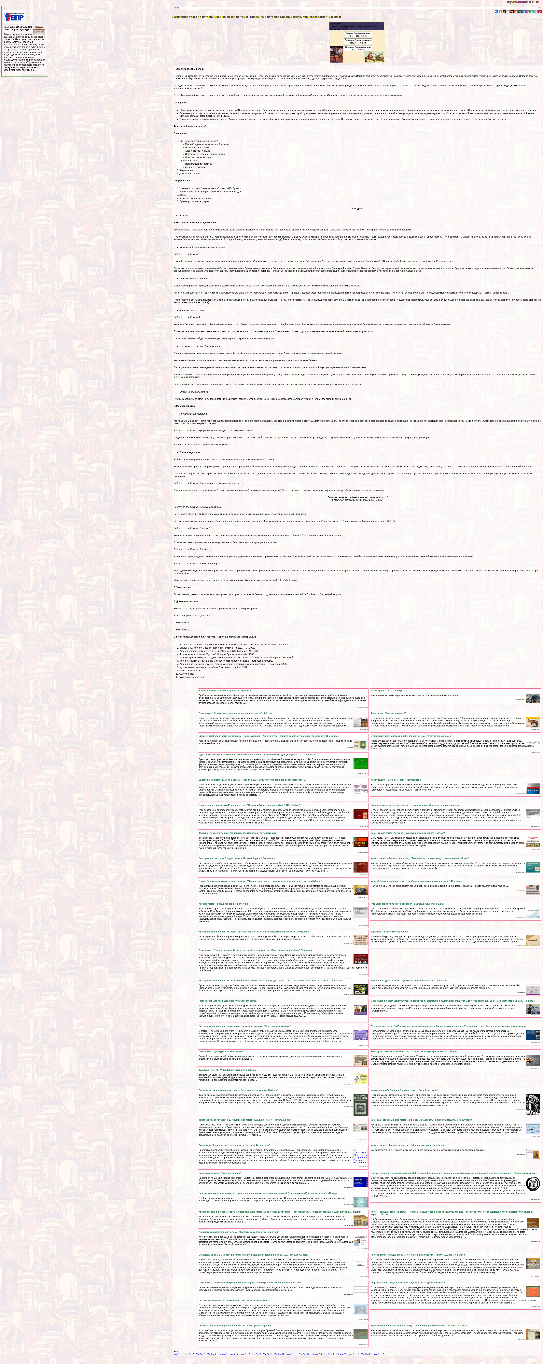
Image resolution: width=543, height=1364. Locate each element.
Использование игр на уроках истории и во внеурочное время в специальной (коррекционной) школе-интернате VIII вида (268, 1193)
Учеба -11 (292, 1354)
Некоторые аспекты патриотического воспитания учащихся (233, 1300)
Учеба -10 (279, 1354)
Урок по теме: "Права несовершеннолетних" (224, 904)
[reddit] (516, 11)
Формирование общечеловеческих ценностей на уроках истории (408, 1282)
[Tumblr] (524, 11)
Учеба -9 (267, 1354)
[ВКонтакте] (496, 11)
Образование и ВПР (524, 2)
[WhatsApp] (532, 11)
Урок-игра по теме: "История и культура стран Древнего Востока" (408, 833)
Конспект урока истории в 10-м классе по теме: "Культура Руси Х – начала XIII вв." (245, 1120)
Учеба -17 (366, 1354)
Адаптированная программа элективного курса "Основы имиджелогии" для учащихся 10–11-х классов (257, 754)
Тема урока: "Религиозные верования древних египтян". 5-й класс (236, 713)
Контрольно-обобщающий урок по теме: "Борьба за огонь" (405, 1090)
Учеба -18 (379, 1354)
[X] (504, 11)
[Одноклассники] (500, 11)
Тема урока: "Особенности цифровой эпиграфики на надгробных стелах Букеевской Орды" (251, 1282)
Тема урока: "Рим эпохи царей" (388, 713)
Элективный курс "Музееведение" (390, 931)
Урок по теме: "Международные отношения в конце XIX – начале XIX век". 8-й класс (418, 1255)
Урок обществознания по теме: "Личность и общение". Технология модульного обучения (421, 1120)
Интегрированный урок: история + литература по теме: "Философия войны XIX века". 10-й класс (254, 931)
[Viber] (528, 11)
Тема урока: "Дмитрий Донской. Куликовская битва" (228, 1001)
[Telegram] (536, 11)
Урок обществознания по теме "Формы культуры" (24, 48)
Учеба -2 (189, 1354)
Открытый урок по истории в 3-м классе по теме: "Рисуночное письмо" (411, 736)
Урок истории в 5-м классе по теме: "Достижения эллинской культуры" (239, 1232)
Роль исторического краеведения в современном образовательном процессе (415, 805)
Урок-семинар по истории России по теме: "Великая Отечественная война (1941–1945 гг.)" (249, 805)
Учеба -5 (222, 1354)
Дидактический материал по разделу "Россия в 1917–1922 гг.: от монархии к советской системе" (253, 780)
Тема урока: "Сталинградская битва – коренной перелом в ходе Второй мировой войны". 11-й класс (256, 950)
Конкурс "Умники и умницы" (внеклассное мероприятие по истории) (237, 833)
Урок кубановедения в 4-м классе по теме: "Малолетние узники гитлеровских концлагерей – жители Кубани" (260, 881)
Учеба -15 (341, 1354)
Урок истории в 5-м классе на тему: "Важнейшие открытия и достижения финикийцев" (420, 858)
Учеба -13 (317, 1354)
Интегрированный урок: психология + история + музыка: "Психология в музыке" (245, 1026)
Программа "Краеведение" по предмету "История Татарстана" (234, 1145)
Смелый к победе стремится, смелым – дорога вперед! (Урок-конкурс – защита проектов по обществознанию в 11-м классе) (269, 736)
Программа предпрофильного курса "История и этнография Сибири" (238, 1090)
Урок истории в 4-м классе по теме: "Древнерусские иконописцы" (408, 1145)
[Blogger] (508, 11)
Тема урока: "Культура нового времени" (221, 1051)
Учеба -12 (304, 1354)
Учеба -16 (354, 1354)
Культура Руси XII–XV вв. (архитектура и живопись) (228, 1070)
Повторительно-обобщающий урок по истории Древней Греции (235, 1325)
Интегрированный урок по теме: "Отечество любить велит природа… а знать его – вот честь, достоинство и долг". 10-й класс (270, 980)
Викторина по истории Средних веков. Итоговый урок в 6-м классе (237, 858)
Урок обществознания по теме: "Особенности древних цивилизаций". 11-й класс (416, 881)
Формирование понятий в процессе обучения (225, 690)
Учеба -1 (178, 1354)
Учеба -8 (256, 1354)
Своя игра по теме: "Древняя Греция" (220, 1173)
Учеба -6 (234, 1354)
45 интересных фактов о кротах (389, 690)
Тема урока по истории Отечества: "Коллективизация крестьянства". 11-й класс (416, 1051)
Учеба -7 (245, 1354)
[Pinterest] (540, 11)
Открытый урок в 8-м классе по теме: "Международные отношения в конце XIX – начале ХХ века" (254, 1255)
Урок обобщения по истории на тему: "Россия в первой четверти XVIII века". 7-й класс (419, 1325)
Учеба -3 (200, 1354)
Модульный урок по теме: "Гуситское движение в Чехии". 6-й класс (409, 980)
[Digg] (512, 11)
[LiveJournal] (520, 11)
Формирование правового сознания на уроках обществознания (407, 904)
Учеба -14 (329, 1354)
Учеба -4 (211, 1354)
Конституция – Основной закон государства (396, 780)
